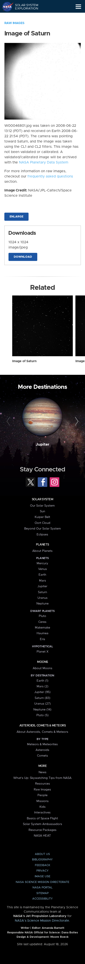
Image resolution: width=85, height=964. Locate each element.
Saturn (42, 592)
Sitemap (42, 893)
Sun (42, 511)
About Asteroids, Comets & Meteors (42, 731)
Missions (42, 801)
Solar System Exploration (24, 7)
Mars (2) (42, 686)
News (42, 772)
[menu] (78, 7)
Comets (42, 755)
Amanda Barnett (53, 928)
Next (76, 421)
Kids (42, 806)
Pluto (42, 616)
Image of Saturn (24, 361)
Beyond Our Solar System (42, 528)
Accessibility (42, 898)
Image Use (42, 876)
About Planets (42, 550)
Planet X (42, 651)
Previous (9, 421)
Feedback (42, 865)
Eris (42, 639)
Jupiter (42, 444)
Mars (42, 580)
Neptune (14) (42, 709)
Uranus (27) (42, 703)
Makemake (42, 627)
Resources (42, 783)
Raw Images (14, 23)
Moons (42, 662)
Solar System (42, 499)
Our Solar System (42, 505)
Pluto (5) (42, 715)
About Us (42, 854)
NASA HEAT (42, 835)
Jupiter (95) (42, 692)
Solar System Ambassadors (42, 824)
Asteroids (42, 750)
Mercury (42, 563)
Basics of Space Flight (42, 818)
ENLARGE (16, 216)
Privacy (42, 870)
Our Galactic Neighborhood (24, 17)
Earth (42, 574)
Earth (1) (42, 680)
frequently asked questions (50, 176)
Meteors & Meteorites (42, 744)
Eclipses (42, 534)
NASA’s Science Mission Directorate (42, 920)
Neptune (42, 603)
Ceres (42, 622)
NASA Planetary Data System (43, 162)
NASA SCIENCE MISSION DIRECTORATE (42, 882)
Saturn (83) (42, 698)
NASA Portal (42, 887)
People (42, 795)
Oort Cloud (42, 523)
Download (23, 256)
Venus (42, 569)
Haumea (42, 633)
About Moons (42, 668)
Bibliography (42, 859)
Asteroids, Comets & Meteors (42, 725)
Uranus (42, 597)
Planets (42, 544)
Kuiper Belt (42, 517)
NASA (6, 7)
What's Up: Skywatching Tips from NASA (42, 778)
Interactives (42, 812)
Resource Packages (42, 830)
